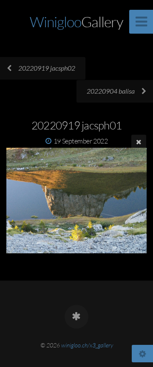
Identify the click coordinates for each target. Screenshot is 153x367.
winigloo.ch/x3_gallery (87, 345)
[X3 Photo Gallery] (76, 317)
